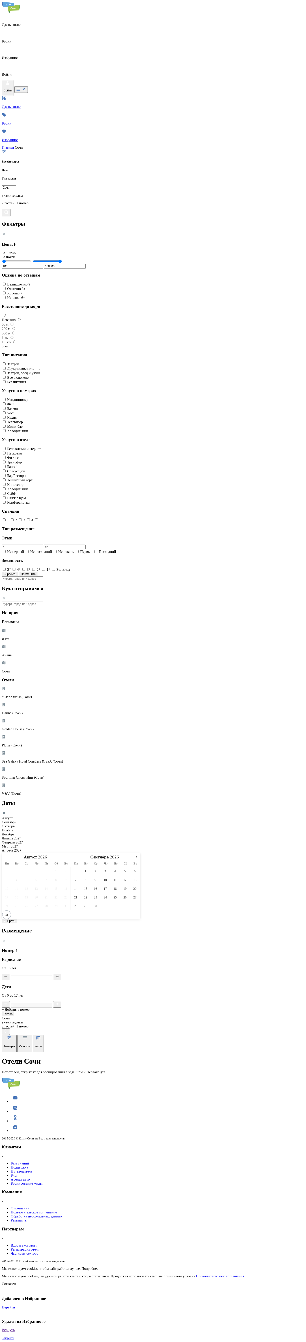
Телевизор (15, 422)
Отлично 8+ (16, 289)
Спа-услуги (16, 471)
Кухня (12, 417)
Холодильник (17, 431)
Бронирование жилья (27, 1183)
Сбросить (10, 574)
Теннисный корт (19, 480)
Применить (28, 574)
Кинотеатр (15, 484)
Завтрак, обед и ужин (23, 373)
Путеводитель (21, 1171)
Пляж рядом (16, 498)
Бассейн (13, 467)
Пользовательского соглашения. (220, 1276)
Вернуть (8, 1330)
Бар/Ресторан (17, 476)
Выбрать (9, 921)
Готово (8, 1014)
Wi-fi (10, 413)
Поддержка (19, 1167)
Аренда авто (20, 1179)
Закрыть (8, 1338)
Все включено (18, 377)
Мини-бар (15, 426)
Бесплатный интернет (24, 449)
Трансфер (14, 462)
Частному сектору (24, 1253)
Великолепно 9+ (19, 284)
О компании (20, 1208)
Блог (14, 1175)
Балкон (12, 408)
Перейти (8, 1307)
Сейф (11, 493)
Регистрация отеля (25, 1249)
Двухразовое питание (23, 368)
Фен (10, 404)
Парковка (14, 453)
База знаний (20, 1163)
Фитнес (13, 458)
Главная (8, 147)
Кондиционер (17, 400)
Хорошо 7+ (15, 293)
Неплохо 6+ (16, 298)
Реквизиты (19, 1220)
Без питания (16, 382)
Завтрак (13, 364)
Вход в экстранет (24, 1245)
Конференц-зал (18, 502)
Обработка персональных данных (36, 1216)
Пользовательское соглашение (34, 1212)
